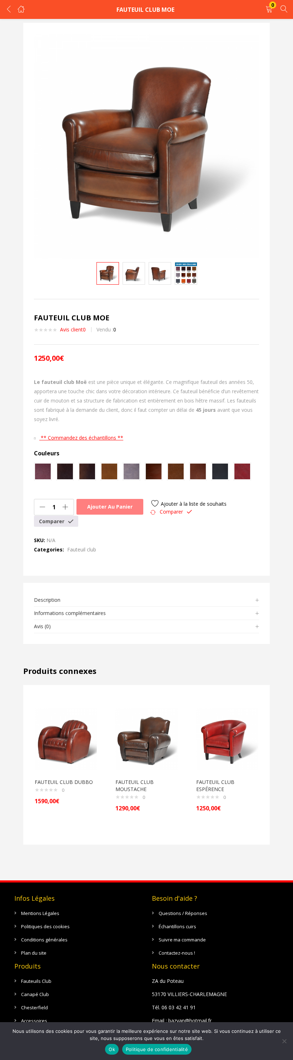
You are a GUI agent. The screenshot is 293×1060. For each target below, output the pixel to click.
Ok (112, 1049)
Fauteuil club (81, 549)
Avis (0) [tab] (42, 626)
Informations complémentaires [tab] (70, 613)
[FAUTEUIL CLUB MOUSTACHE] (146, 738)
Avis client (73, 329)
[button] (269, 9)
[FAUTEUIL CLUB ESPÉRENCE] (227, 738)
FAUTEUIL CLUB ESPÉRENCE (215, 785)
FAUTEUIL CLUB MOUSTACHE (134, 785)
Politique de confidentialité (157, 1049)
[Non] (284, 1041)
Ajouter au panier (110, 506)
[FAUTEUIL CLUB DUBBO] (66, 738)
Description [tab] (47, 599)
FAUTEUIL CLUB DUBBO (64, 782)
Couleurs (46, 453)
